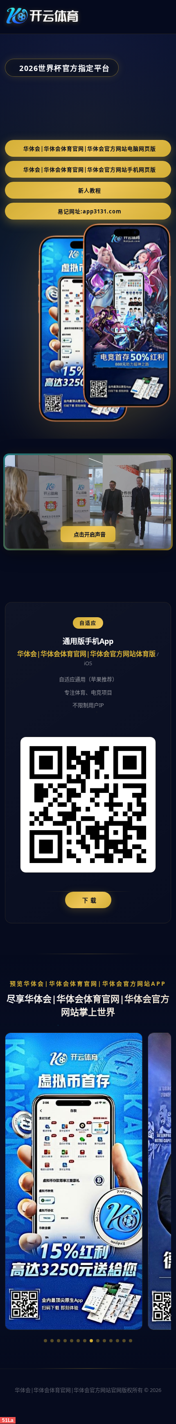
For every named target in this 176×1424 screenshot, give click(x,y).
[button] (45, 1340)
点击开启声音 (90, 534)
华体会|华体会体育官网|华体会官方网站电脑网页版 (89, 148)
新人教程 (89, 190)
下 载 (89, 900)
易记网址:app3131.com (90, 211)
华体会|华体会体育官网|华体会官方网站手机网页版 (89, 169)
